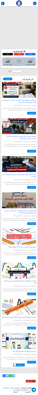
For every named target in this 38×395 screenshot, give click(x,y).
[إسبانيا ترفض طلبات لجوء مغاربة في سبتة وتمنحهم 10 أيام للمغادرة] (19, 164)
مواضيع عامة (27, 179)
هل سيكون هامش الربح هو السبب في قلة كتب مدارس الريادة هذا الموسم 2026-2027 (20, 211)
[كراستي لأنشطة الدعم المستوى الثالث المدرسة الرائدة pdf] (19, 307)
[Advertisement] (19, 27)
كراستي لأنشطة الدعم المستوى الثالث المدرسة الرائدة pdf (19, 317)
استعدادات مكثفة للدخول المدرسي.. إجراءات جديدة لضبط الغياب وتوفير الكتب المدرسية (19, 101)
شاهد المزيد (8, 79)
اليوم (19, 54)
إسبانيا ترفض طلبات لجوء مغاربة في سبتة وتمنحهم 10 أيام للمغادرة (19, 175)
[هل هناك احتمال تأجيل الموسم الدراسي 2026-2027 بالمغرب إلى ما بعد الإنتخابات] (19, 126)
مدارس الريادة (26, 105)
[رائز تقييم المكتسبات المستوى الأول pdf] (19, 341)
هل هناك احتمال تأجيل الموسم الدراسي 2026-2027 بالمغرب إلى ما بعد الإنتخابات (21, 137)
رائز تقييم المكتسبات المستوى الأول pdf (24, 351)
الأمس (30, 54)
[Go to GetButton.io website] (34, 393)
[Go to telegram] (34, 390)
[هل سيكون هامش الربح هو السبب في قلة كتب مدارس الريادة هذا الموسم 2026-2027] (19, 200)
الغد (8, 54)
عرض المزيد (20, 365)
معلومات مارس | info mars (12, 388)
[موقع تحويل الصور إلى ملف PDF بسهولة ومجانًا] (19, 236)
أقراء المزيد (32, 113)
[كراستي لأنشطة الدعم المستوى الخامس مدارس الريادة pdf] (19, 271)
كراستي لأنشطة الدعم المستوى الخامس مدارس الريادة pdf (20, 282)
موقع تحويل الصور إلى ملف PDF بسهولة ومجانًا (22, 247)
